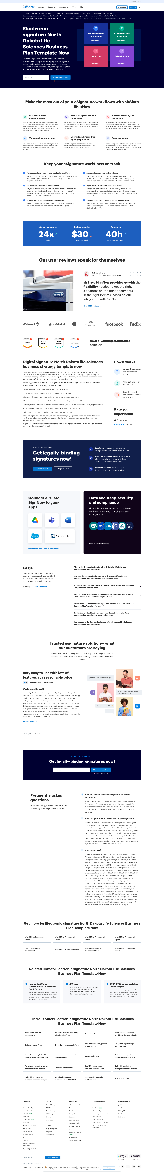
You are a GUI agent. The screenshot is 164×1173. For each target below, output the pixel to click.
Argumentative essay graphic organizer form (96, 1045)
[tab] (107, 568)
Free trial (133, 7)
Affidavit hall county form (94, 1034)
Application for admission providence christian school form (125, 1033)
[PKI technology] (122, 56)
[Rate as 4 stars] (121, 424)
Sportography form (92, 1056)
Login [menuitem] (139, 1)
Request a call (63, 469)
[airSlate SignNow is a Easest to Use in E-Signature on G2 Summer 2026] (43, 343)
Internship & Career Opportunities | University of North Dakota (42, 986)
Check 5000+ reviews (91, 306)
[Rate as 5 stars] (123, 424)
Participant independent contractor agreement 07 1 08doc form (125, 1056)
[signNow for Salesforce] (35, 536)
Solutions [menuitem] (51, 7)
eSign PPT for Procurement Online (65, 938)
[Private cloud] (96, 56)
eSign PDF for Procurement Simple (35, 938)
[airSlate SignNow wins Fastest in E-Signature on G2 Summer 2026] (74, 343)
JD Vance (73, 984)
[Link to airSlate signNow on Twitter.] (128, 1166)
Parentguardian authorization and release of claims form (36, 1067)
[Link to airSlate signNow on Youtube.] (139, 1166)
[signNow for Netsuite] (60, 536)
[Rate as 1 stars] (115, 424)
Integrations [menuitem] (63, 7)
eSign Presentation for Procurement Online (93, 949)
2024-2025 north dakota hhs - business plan (124, 985)
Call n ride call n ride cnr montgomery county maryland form (36, 1078)
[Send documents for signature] (96, 33)
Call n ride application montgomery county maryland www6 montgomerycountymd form (126, 1067)
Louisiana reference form (64, 1067)
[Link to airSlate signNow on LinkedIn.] (134, 1166)
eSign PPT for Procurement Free (67, 949)
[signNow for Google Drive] (35, 520)
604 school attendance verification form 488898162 (65, 1078)
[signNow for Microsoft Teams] (52, 520)
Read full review (29, 722)
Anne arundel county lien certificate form (94, 1078)
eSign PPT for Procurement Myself (125, 938)
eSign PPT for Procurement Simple (125, 949)
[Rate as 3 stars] (119, 424)
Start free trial (42, 469)
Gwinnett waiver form (33, 1045)
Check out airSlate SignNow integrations (43, 548)
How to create (101, 1122)
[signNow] (29, 7)
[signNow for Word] (68, 520)
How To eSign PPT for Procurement (33, 949)
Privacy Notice (39, 1167)
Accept (109, 1168)
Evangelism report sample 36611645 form (124, 1045)
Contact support (39, 587)
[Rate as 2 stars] (117, 424)
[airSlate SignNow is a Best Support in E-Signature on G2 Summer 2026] (59, 343)
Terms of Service (28, 1167)
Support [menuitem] (134, 1)
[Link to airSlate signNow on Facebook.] (122, 1166)
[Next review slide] (139, 274)
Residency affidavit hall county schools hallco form (66, 1033)
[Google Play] (122, 1156)
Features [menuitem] (40, 7)
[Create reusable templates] (122, 33)
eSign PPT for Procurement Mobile (95, 938)
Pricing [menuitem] (81, 7)
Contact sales (122, 7)
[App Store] (135, 1156)
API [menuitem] (73, 7)
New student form (122, 1078)
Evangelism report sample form (67, 1045)
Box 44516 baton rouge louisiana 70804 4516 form (94, 1067)
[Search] (139, 7)
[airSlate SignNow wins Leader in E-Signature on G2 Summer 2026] (27, 343)
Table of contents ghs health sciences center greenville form (36, 1056)
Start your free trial (60, 77)
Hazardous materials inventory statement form (66, 1056)
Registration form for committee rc (33, 1033)
